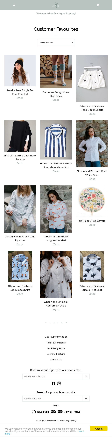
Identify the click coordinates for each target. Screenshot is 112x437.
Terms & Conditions (56, 343)
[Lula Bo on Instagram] (59, 384)
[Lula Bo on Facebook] (53, 384)
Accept (99, 428)
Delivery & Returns (56, 354)
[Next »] (66, 322)
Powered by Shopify (67, 421)
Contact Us (56, 359)
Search (56, 405)
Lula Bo (54, 421)
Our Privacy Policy (56, 348)
